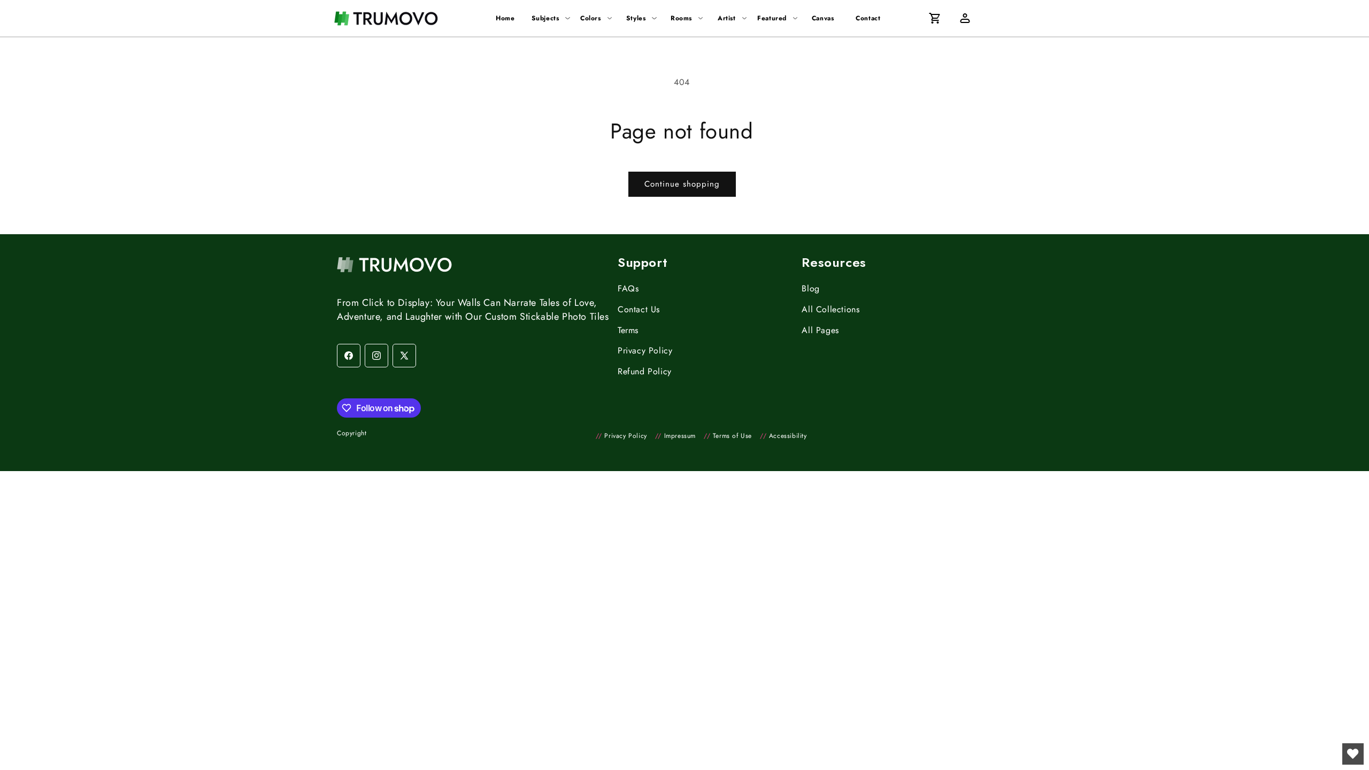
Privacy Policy (645, 350)
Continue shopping (682, 184)
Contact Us (639, 309)
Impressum (675, 436)
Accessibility (783, 436)
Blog (810, 288)
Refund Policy (645, 371)
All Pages (820, 330)
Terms (628, 330)
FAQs (628, 288)
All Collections (830, 309)
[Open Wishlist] (1353, 754)
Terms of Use (728, 436)
